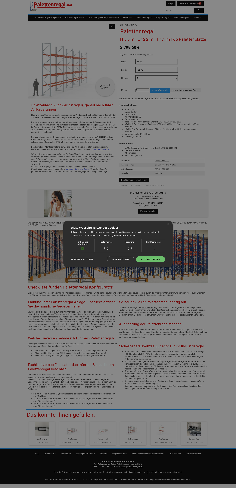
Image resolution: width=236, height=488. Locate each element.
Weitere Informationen (124, 235)
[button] (82, 259)
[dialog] (118, 244)
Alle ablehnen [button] (120, 259)
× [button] (168, 224)
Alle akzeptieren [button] (150, 259)
